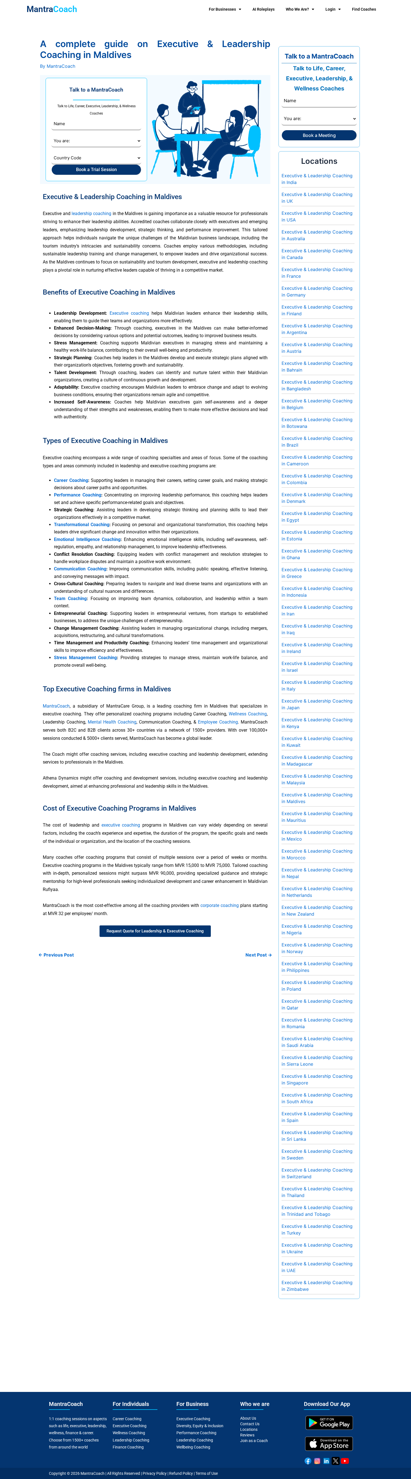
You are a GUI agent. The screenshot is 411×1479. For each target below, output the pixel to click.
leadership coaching (91, 213)
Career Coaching (71, 480)
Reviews (247, 1435)
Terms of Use (206, 1473)
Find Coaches (364, 9)
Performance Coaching (77, 495)
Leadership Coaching (131, 1440)
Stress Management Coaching (85, 657)
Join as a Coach (254, 1440)
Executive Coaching (130, 1426)
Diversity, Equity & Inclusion (199, 1426)
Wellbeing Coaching (193, 1447)
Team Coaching (70, 598)
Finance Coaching (128, 1447)
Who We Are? (297, 9)
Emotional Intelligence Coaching (87, 539)
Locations (249, 1429)
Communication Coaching (80, 568)
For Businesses (222, 9)
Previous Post (56, 955)
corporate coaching (219, 905)
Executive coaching (129, 313)
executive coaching (120, 825)
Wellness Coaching (248, 714)
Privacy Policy (155, 1473)
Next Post (258, 955)
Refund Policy (181, 1473)
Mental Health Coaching (112, 722)
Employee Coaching (218, 722)
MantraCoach (56, 706)
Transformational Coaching (81, 524)
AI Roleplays (263, 9)
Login (330, 9)
